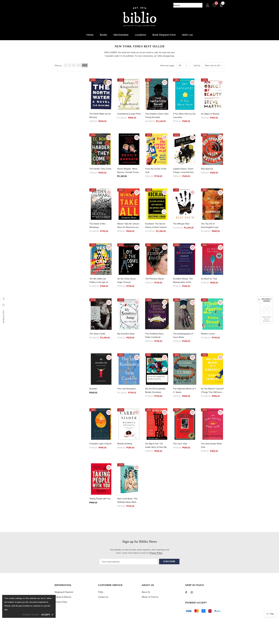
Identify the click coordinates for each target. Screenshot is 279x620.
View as (58, 65)
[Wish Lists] (108, 83)
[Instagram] (193, 592)
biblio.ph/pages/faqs (166, 56)
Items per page (167, 65)
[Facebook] (188, 592)
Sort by (197, 65)
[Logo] (139, 17)
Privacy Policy (156, 553)
